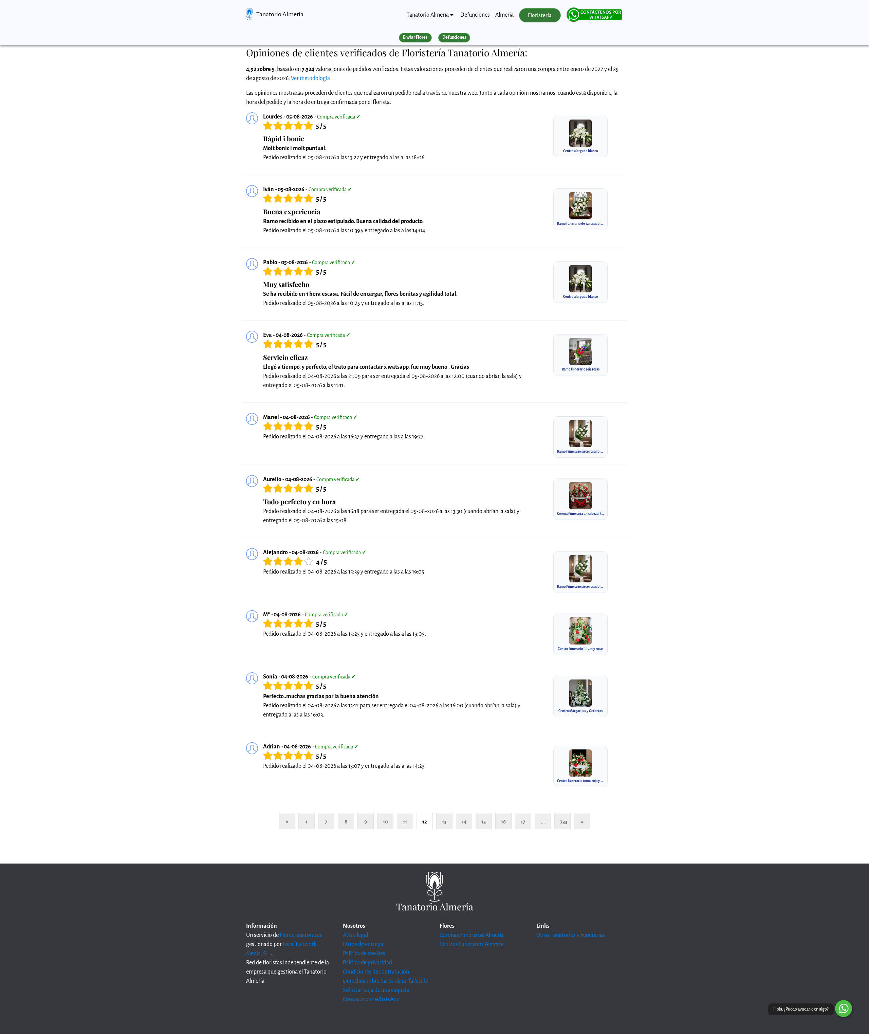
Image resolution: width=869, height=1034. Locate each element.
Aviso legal (355, 935)
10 (385, 821)
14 (464, 821)
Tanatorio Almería (279, 14)
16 (503, 821)
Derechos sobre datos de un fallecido (385, 981)
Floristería (540, 15)
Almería (504, 15)
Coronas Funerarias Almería (472, 935)
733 (563, 821)
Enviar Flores (415, 37)
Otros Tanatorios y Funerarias (570, 935)
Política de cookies (364, 953)
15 (483, 821)
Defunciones (475, 15)
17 (523, 821)
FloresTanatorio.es (301, 935)
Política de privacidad (367, 963)
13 (444, 821)
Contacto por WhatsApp (371, 999)
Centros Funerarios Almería (471, 944)
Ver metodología (310, 78)
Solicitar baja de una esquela (376, 990)
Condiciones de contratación (376, 972)
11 (405, 821)
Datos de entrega (363, 944)
